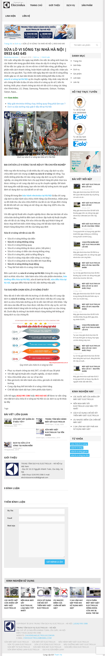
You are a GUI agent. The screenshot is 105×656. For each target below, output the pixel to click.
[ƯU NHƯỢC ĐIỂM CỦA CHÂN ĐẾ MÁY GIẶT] (60, 592)
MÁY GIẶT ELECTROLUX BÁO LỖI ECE (91, 185)
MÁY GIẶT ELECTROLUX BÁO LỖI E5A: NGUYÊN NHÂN (91, 265)
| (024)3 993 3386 (80, 623)
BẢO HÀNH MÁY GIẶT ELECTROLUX (74, 642)
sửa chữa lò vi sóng (79, 444)
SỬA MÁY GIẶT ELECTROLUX (16, 642)
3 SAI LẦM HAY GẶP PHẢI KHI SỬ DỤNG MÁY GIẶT (85, 427)
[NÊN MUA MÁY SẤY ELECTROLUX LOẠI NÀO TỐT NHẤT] (28, 592)
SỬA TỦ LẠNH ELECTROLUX (19, 644)
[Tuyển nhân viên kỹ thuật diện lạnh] (85, 161)
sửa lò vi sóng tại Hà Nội (16, 79)
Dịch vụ (71, 5)
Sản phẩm (87, 5)
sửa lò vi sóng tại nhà (80, 455)
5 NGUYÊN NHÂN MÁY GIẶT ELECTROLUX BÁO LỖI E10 (91, 327)
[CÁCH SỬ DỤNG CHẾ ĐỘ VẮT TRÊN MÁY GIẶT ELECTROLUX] (44, 592)
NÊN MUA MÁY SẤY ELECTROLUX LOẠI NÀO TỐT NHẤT (85, 406)
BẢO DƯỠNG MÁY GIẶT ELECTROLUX (80, 644)
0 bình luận (45, 57)
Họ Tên (10, 511)
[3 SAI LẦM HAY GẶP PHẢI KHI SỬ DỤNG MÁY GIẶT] (77, 592)
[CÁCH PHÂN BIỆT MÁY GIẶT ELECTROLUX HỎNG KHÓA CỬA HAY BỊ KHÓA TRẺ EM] (93, 592)
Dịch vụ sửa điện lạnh (53, 649)
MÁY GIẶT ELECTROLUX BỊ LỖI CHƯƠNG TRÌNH (91, 225)
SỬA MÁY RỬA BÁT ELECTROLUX (47, 647)
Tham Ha (58, 654)
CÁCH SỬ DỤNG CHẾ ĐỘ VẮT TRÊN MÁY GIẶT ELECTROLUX (86, 414)
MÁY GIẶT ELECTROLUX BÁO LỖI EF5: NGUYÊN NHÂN (91, 306)
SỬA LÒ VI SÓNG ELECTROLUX (47, 644)
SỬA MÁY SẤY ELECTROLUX (43, 642)
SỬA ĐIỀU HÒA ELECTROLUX (76, 647)
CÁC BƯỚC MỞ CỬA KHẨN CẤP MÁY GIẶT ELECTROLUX (86, 397)
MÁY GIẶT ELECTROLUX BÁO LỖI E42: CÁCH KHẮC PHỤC (91, 348)
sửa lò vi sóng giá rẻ (79, 451)
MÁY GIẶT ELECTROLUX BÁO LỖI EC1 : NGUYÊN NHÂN (91, 368)
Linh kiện (10, 16)
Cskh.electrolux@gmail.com (37, 638)
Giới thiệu (54, 5)
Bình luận (11, 526)
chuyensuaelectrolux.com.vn (39, 635)
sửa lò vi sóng (76, 447)
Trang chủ (36, 5)
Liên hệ (26, 16)
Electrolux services (11, 57)
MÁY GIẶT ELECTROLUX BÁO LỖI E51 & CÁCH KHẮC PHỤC (91, 286)
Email (9, 518)
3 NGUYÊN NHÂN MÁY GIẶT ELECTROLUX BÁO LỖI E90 (91, 244)
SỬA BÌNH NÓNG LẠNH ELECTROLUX (23, 649)
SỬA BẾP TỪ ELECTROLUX (19, 647)
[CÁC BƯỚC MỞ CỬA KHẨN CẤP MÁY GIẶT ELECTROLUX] (11, 592)
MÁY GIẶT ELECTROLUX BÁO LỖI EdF (91, 204)
